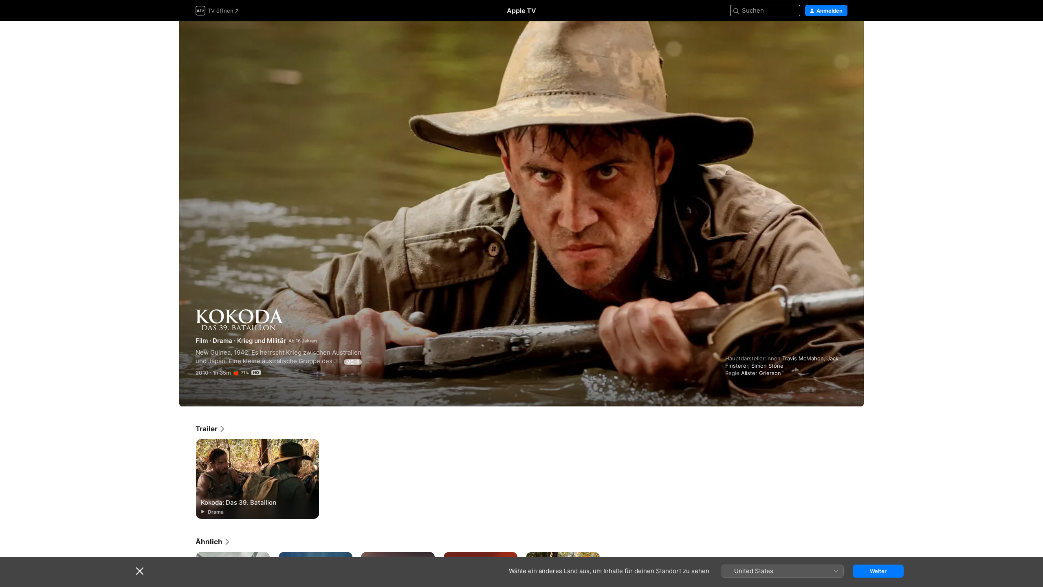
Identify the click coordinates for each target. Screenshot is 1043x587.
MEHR (352, 362)
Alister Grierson (761, 373)
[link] (211, 428)
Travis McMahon (803, 358)
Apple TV (521, 11)
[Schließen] (139, 571)
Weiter (878, 571)
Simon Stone (767, 365)
